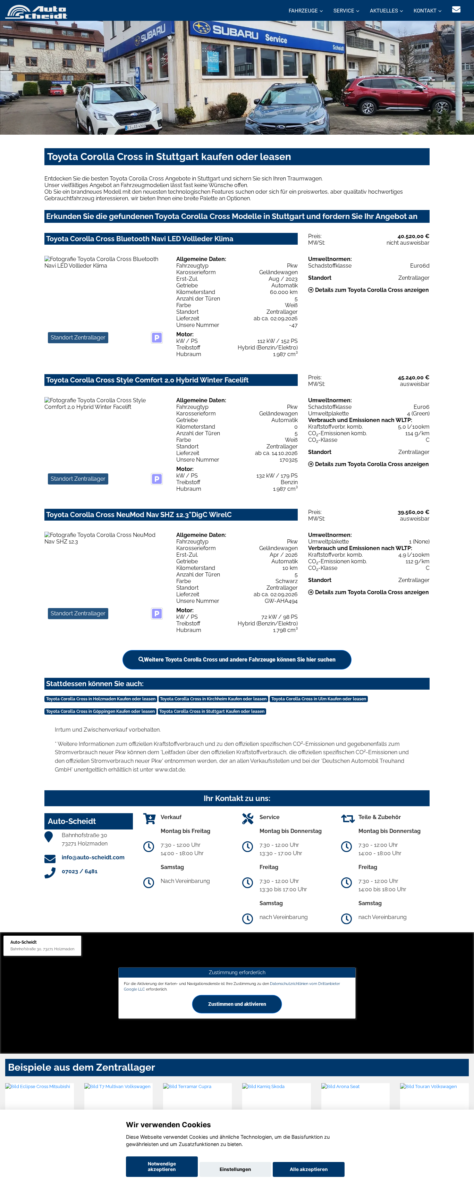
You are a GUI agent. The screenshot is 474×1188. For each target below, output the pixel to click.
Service (343, 11)
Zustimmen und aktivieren (237, 1003)
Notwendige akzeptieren (162, 1166)
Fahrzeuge (303, 11)
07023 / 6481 (80, 871)
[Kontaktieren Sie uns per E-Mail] (456, 10)
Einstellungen (235, 1169)
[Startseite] (36, 11)
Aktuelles (384, 11)
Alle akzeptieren (309, 1169)
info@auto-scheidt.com (93, 857)
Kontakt (425, 11)
